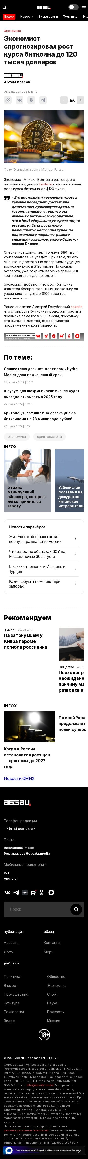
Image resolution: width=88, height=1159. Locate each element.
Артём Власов (17, 82)
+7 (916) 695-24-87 (19, 829)
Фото (8, 952)
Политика (70, 16)
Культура (12, 1003)
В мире (9, 630)
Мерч (48, 952)
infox (10, 446)
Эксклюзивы (48, 16)
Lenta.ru (45, 184)
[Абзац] (44, 7)
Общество (66, 667)
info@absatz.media (19, 847)
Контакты (52, 943)
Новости (26, 16)
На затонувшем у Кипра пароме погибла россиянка (25, 641)
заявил (76, 307)
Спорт (52, 994)
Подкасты (55, 1012)
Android (10, 878)
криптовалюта (49, 437)
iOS (7, 872)
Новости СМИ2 (19, 778)
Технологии (14, 1012)
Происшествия (16, 994)
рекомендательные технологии (26, 1130)
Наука (52, 1003)
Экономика (12, 31)
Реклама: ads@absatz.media (27, 853)
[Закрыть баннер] (79, 1151)
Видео (9, 16)
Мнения (53, 1021)
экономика (17, 437)
